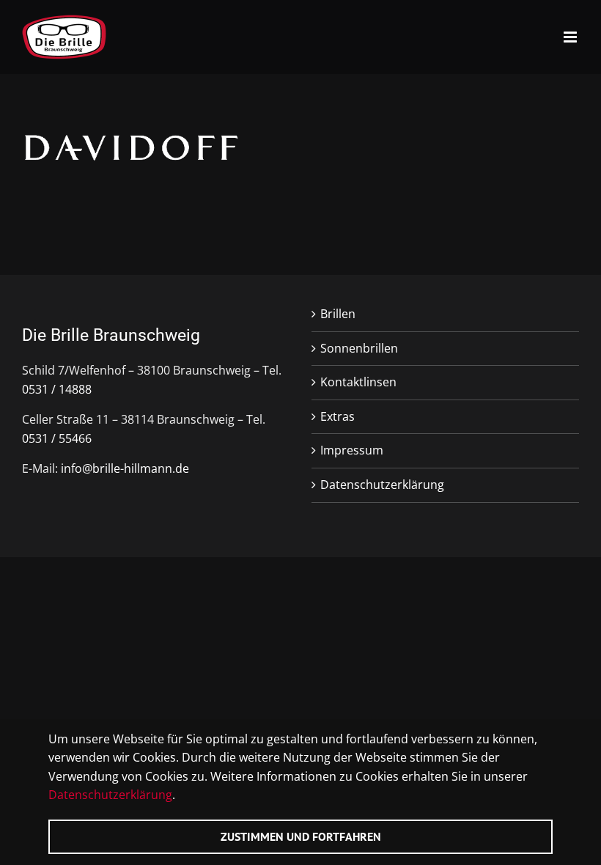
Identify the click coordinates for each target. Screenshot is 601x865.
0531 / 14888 (57, 389)
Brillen (337, 314)
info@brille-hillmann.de (125, 468)
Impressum (351, 450)
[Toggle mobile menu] (571, 37)
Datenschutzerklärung (382, 484)
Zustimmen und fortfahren (301, 836)
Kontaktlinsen (358, 382)
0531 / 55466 (57, 438)
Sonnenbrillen (359, 348)
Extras (337, 416)
